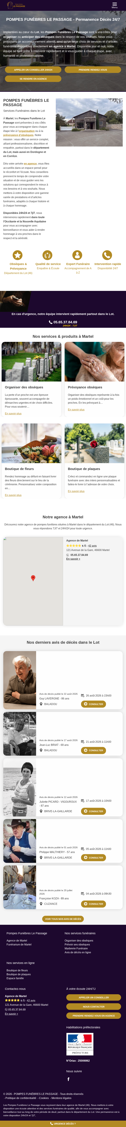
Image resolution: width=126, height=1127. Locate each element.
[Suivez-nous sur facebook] (70, 1079)
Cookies (44, 1098)
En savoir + (73, 559)
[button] (33, 578)
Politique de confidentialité (20, 1098)
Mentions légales (61, 1098)
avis (92, 545)
